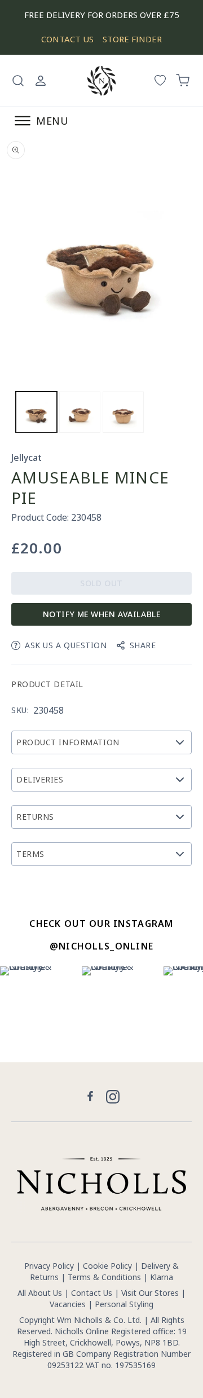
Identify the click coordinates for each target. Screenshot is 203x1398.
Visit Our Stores (150, 1292)
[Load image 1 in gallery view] (36, 412)
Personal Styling (124, 1304)
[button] (18, 80)
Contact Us (91, 1292)
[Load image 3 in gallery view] (123, 412)
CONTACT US (67, 39)
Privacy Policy (49, 1265)
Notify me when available (101, 614)
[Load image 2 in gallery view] (79, 412)
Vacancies (69, 1304)
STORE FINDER (132, 39)
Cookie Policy (107, 1265)
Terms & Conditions (104, 1277)
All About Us (39, 1292)
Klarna (161, 1277)
